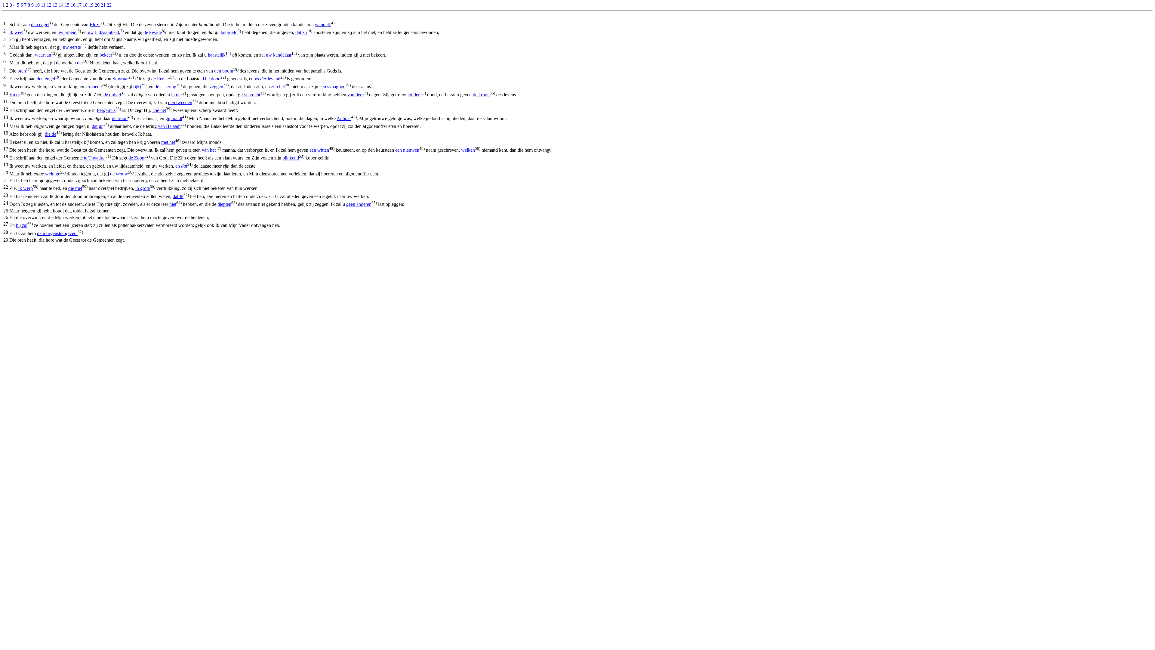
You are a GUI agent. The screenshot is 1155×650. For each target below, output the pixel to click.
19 (91, 5)
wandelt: (323, 24)
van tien (354, 94)
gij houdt (173, 118)
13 (55, 5)
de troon (120, 118)
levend (267, 78)
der (80, 63)
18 (85, 5)
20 (97, 5)
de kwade (152, 32)
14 (61, 5)
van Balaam (169, 126)
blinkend (290, 158)
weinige (52, 173)
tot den (414, 94)
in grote (142, 188)
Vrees (14, 94)
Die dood (211, 78)
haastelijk (217, 54)
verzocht (252, 94)
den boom (223, 70)
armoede (93, 86)
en (181, 166)
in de (175, 94)
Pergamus (106, 110)
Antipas (344, 118)
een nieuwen (407, 150)
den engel (40, 24)
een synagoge (332, 86)
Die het (159, 110)
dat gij (97, 126)
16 (73, 5)
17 (79, 5)
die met (75, 188)
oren (21, 70)
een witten (319, 150)
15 (67, 5)
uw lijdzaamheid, (104, 32)
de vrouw (119, 173)
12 (49, 5)
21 (103, 5)
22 (109, 5)
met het (168, 142)
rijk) (137, 86)
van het (209, 150)
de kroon (481, 94)
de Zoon (136, 158)
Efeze (95, 24)
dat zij (301, 32)
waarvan (43, 54)
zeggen (216, 86)
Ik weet (16, 32)
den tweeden (180, 102)
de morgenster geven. (57, 233)
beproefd (229, 32)
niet (172, 204)
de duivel (112, 94)
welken (468, 150)
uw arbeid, (67, 32)
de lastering (165, 86)
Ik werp (25, 188)
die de (50, 134)
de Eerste (160, 78)
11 (43, 5)
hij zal (21, 225)
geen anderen (358, 204)
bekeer (106, 54)
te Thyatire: (95, 158)
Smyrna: (120, 78)
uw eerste (72, 47)
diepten (224, 204)
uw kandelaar (278, 54)
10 (37, 5)
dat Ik (178, 196)
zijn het (278, 86)
